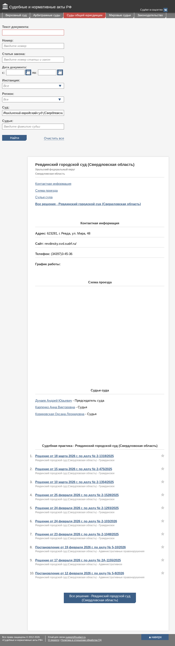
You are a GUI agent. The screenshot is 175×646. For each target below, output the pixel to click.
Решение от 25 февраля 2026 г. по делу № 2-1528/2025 (77, 495)
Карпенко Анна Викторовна (55, 407)
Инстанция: (11, 80)
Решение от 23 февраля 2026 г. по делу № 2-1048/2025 (77, 534)
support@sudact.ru (76, 637)
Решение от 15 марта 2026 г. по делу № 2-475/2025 (73, 469)
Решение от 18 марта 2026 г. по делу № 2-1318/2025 (74, 456)
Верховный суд (16, 15)
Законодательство (150, 15)
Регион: (8, 94)
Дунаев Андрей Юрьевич (53, 400)
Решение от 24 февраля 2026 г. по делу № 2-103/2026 (76, 521)
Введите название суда (21, 112)
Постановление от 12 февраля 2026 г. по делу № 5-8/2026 (79, 573)
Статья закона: (13, 54)
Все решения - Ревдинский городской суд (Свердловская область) (88, 204)
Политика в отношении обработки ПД (81, 640)
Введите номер (15, 46)
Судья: (7, 121)
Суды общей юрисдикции (84, 15)
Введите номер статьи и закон (27, 59)
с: (3, 72)
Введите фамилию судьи (22, 126)
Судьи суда (43, 197)
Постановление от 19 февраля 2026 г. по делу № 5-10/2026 (80, 547)
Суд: (5, 107)
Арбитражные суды (46, 15)
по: (34, 72)
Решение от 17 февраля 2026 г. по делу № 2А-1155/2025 (78, 560)
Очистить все (54, 138)
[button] (59, 99)
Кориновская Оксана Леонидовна (59, 414)
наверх (155, 637)
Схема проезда (46, 190)
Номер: (7, 40)
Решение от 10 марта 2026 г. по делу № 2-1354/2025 (74, 482)
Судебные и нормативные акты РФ (40, 7)
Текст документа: (15, 27)
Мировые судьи (120, 15)
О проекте (53, 640)
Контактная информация (53, 183)
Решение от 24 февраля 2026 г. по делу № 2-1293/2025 (77, 508)
